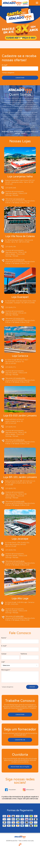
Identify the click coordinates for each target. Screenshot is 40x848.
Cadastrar (20, 77)
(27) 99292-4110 (18, 260)
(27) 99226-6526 (18, 318)
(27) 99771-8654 (18, 561)
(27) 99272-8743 (18, 199)
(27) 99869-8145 (18, 440)
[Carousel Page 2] (21, 38)
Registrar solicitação (20, 766)
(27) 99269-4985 (18, 501)
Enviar (32, 687)
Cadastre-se (20, 740)
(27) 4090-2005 (18, 616)
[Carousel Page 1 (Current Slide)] (19, 38)
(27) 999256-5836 (19, 378)
